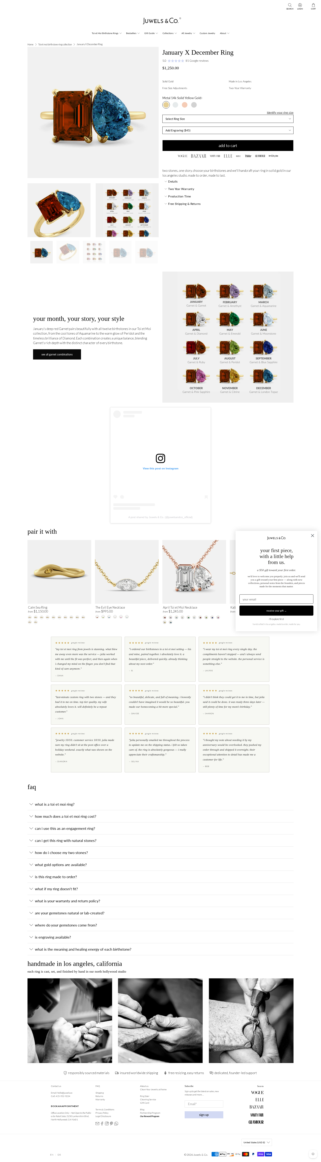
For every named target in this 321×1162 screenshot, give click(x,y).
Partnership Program (150, 1112)
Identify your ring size (280, 112)
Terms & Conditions (104, 1109)
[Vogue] (182, 156)
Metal (166, 98)
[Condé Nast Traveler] (248, 156)
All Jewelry (186, 33)
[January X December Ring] (93, 112)
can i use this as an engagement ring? (65, 828)
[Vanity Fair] (215, 156)
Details (173, 181)
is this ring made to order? (56, 876)
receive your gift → (276, 610)
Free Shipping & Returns (184, 203)
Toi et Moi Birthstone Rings (105, 33)
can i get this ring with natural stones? (65, 840)
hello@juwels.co (64, 1092)
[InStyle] (273, 156)
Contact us (56, 1086)
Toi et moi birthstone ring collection (55, 44)
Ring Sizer (144, 1096)
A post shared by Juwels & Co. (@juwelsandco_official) (160, 517)
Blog (142, 1109)
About (223, 33)
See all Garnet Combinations (57, 354)
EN (52, 1154)
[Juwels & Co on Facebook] (102, 1124)
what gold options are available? (61, 864)
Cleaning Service (148, 1099)
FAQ (97, 1086)
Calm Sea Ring (37, 607)
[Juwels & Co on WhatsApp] (116, 1124)
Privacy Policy (101, 1112)
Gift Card (144, 1102)
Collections (168, 33)
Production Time (179, 196)
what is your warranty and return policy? (67, 901)
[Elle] (228, 156)
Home (30, 44)
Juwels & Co (200, 1154)
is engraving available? (53, 937)
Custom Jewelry (207, 33)
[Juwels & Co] (160, 22)
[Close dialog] (312, 535)
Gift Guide (149, 33)
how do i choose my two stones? (61, 852)
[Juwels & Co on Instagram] (107, 1124)
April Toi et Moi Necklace (180, 607)
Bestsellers (131, 33)
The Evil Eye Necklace (110, 607)
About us (144, 1086)
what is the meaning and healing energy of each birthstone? (83, 949)
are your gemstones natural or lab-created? (69, 913)
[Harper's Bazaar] (198, 156)
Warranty (100, 1099)
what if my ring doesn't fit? (56, 889)
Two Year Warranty (181, 189)
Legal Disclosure (103, 1116)
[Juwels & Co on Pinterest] (111, 1124)
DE (59, 1154)
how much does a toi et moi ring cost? (65, 816)
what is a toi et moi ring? (54, 804)
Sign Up (204, 1115)
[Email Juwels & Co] (97, 1124)
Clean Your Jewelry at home (153, 1089)
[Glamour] (260, 156)
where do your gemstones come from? (66, 925)
